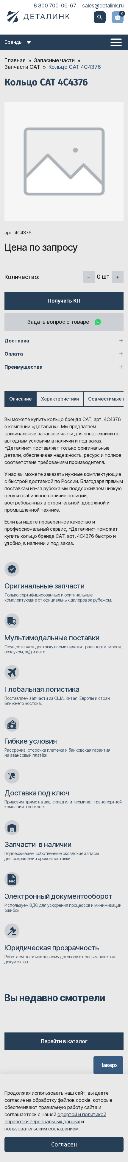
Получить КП (64, 300)
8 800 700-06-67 (55, 5)
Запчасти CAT (22, 67)
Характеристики (60, 399)
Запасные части (54, 60)
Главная (15, 60)
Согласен (64, 1144)
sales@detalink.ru (103, 5)
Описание (20, 399)
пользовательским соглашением (41, 1129)
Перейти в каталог (64, 1041)
